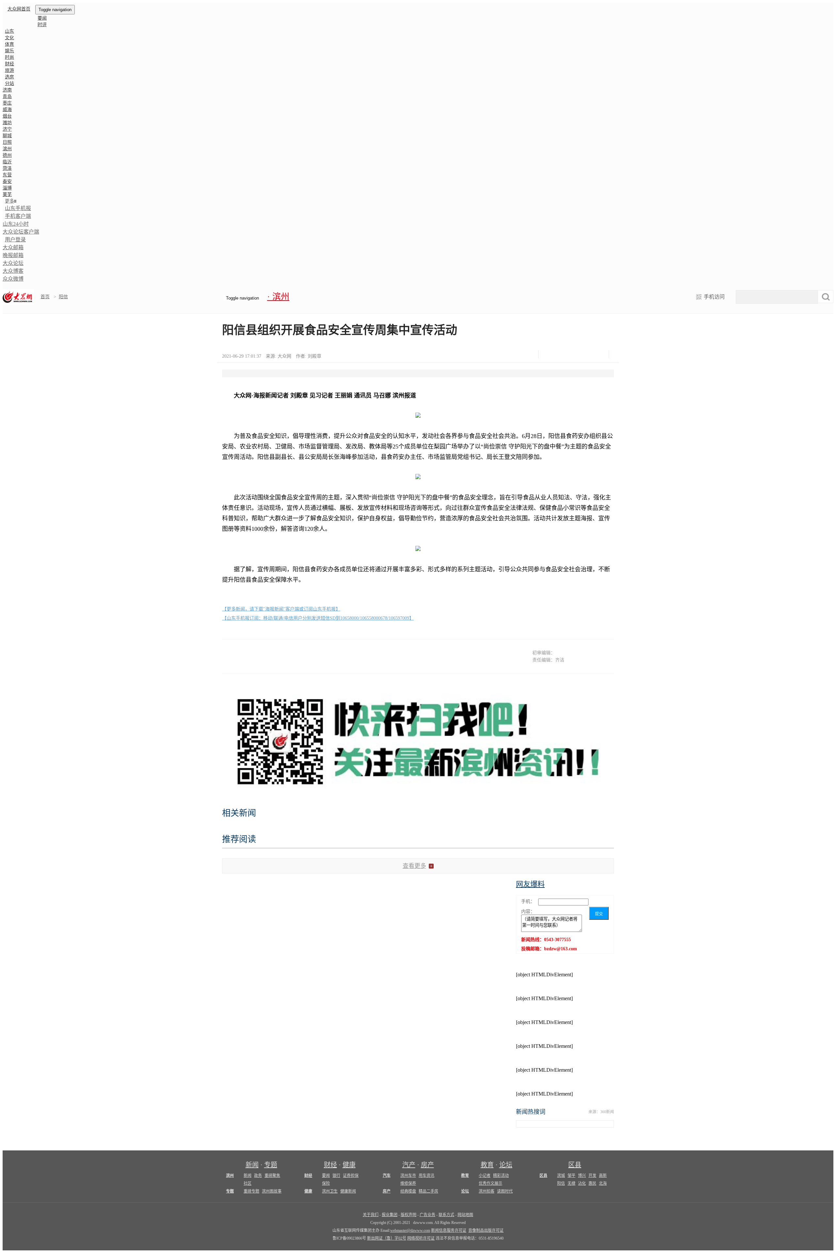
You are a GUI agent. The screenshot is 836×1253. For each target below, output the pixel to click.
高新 (603, 1175)
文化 (9, 37)
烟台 (7, 116)
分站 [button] (9, 83)
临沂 (7, 161)
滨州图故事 (271, 1191)
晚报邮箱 (13, 255)
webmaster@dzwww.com (410, 1230)
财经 (9, 63)
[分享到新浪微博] (565, 354)
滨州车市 (408, 1175)
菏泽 (7, 168)
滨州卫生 (330, 1191)
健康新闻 (348, 1191)
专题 (270, 1164)
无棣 (571, 1183)
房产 (427, 1164)
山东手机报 (18, 208)
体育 (9, 44)
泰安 (7, 181)
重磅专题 (251, 1191)
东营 (7, 174)
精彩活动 (501, 1175)
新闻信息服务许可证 (448, 1230)
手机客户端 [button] (18, 216)
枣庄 (7, 103)
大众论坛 (13, 263)
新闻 (252, 1164)
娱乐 (9, 50)
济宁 (7, 129)
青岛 (7, 96)
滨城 (561, 1175)
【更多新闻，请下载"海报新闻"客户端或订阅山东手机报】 (281, 609)
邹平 (571, 1175)
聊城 (7, 135)
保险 (326, 1183)
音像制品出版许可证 (486, 1230)
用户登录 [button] (15, 239)
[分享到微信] (549, 354)
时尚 (9, 57)
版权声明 (408, 1214)
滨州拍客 (486, 1191)
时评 (42, 24)
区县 (574, 1164)
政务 (258, 1175)
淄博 (7, 188)
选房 (9, 76)
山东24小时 (16, 224)
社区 (247, 1183)
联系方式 (446, 1214)
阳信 (63, 296)
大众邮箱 (13, 247)
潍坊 (7, 122)
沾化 (582, 1183)
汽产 (408, 1164)
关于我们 (370, 1214)
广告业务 (427, 1214)
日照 (7, 142)
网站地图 (465, 1214)
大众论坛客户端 (21, 232)
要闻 (42, 18)
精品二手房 (428, 1191)
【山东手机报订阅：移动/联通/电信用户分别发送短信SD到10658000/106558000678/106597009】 (318, 618)
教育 (487, 1164)
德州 (7, 155)
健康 (349, 1164)
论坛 (505, 1164)
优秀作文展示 (490, 1183)
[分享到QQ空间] (581, 354)
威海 (7, 109)
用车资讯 (426, 1175)
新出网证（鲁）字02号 (386, 1238)
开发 (592, 1175)
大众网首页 (19, 9)
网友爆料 (530, 884)
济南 (7, 90)
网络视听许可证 (421, 1238)
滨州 (7, 148)
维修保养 (408, 1183)
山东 (9, 31)
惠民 (592, 1183)
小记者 (484, 1175)
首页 (45, 296)
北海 (603, 1183)
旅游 (9, 70)
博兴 (582, 1175)
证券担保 (351, 1175)
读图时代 (505, 1191)
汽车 (387, 1175)
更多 (9, 201)
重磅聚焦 (272, 1175)
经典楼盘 (408, 1191)
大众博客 (13, 271)
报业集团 (389, 1214)
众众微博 (13, 279)
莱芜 (7, 194)
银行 (336, 1175)
